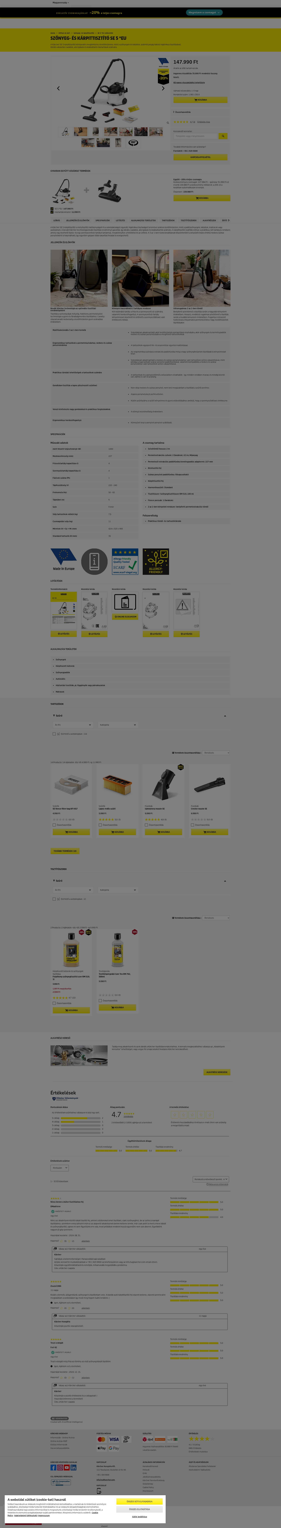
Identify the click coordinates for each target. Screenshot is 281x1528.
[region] (85, 1509)
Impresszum (44, 1515)
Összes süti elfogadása (139, 1501)
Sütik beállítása (139, 1517)
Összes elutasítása (139, 1509)
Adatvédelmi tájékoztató (25, 1515)
